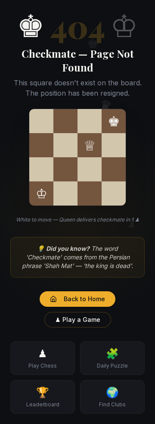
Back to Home (84, 298)
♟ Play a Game (77, 319)
